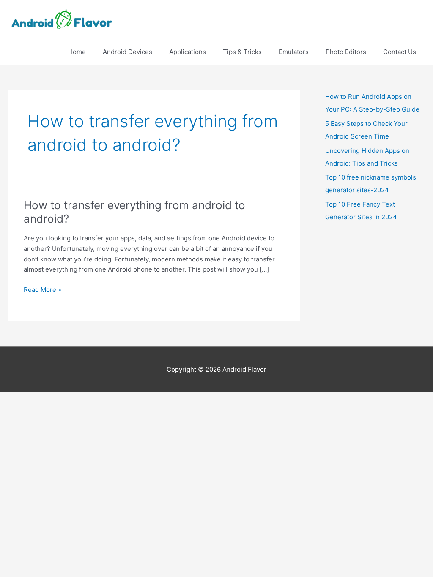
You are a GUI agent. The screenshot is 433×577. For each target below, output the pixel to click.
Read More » (42, 290)
